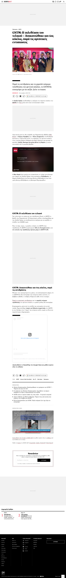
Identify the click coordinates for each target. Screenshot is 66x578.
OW (34, 548)
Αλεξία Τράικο (18, 100)
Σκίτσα (2, 559)
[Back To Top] (63, 576)
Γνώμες (2, 546)
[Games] (60, 1)
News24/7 (35, 540)
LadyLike (35, 546)
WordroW (42, 442)
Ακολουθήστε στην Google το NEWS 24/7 (22, 437)
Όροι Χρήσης (14, 544)
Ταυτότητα (14, 542)
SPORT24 (35, 542)
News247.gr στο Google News (32, 365)
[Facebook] (13, 96)
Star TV (34, 379)
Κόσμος (2, 544)
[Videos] (55, 1)
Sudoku (38, 442)
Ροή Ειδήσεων (4, 557)
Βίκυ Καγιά (40, 379)
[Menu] (2, 1)
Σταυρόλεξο (32, 442)
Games (19, 442)
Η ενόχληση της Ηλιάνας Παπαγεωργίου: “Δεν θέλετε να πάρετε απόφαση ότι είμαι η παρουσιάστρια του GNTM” (31, 391)
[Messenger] (20, 96)
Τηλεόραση (15, 29)
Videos (2, 563)
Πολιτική (3, 542)
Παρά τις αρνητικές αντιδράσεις (22, 300)
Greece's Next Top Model (26, 379)
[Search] (64, 1)
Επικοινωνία (14, 548)
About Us (14, 540)
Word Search (49, 442)
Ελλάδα (2, 540)
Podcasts (3, 561)
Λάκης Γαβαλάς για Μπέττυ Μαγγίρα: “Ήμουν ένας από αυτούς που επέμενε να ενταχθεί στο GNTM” (32, 397)
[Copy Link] (23, 96)
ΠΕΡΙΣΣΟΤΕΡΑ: (15, 385)
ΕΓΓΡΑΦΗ (55, 541)
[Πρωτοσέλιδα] (53, 1)
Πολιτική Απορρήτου (16, 546)
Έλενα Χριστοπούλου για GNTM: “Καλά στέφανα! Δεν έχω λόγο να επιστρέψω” (32, 401)
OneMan (35, 544)
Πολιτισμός (3, 550)
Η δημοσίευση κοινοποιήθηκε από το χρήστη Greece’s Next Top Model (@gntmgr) (30, 358)
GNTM (19, 29)
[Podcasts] (58, 1)
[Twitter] (17, 96)
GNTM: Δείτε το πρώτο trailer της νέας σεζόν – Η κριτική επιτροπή (32, 394)
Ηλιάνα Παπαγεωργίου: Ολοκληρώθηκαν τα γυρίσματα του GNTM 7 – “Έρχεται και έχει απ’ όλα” (33, 388)
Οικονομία (3, 548)
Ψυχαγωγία (3, 552)
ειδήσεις (20, 367)
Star (20, 102)
